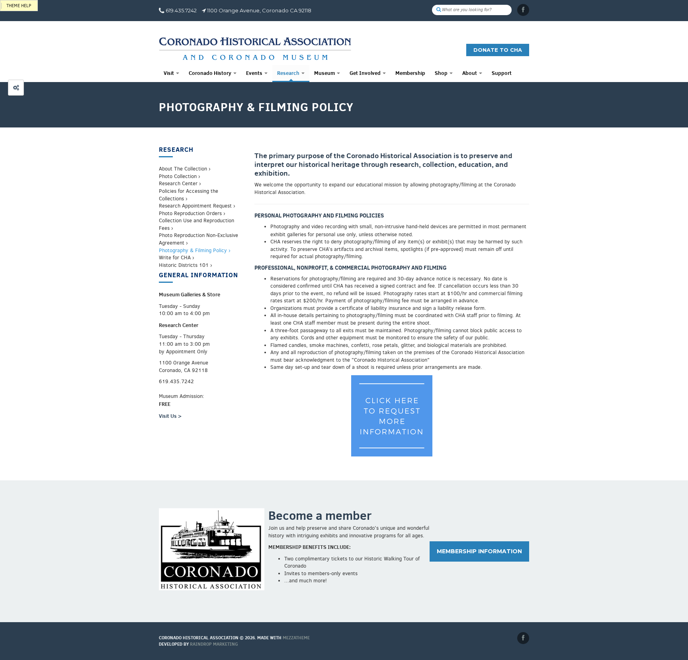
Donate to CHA (497, 50)
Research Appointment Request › (197, 205)
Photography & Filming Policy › (195, 250)
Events (255, 72)
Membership (410, 72)
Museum (325, 72)
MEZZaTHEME (296, 638)
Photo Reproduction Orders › (192, 213)
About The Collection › (185, 168)
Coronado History (211, 72)
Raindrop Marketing (214, 644)
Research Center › (180, 183)
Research (289, 72)
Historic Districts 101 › (185, 265)
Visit (169, 72)
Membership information (479, 551)
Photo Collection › (179, 176)
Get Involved (366, 72)
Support (502, 72)
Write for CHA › (176, 257)
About (470, 72)
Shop (442, 72)
